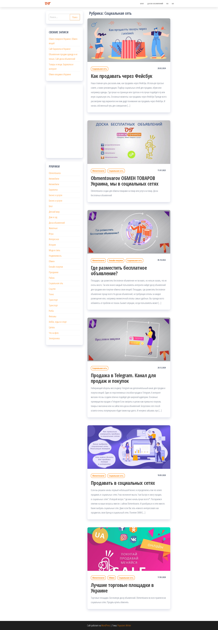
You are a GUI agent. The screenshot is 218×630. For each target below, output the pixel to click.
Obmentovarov (98, 170)
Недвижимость (55, 255)
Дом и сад (53, 217)
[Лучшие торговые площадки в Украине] (128, 548)
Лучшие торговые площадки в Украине (122, 587)
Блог (142, 3)
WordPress (105, 625)
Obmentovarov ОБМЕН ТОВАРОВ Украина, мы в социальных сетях (124, 181)
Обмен (111, 577)
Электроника (54, 338)
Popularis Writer (124, 625)
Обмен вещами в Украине (60, 74)
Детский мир (54, 211)
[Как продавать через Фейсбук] (128, 39)
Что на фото (54, 332)
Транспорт (53, 299)
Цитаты (52, 327)
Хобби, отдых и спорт (58, 321)
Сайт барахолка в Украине (60, 48)
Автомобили (54, 178)
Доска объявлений (155, 3)
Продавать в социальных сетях (123, 482)
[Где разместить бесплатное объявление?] (128, 231)
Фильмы (52, 316)
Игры (51, 233)
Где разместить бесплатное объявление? (119, 270)
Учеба (51, 310)
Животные (53, 228)
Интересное (54, 239)
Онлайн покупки (116, 260)
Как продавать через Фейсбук (121, 75)
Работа (51, 277)
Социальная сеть (99, 68)
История (52, 244)
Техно (51, 294)
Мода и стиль (54, 250)
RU (167, 3)
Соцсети (52, 288)
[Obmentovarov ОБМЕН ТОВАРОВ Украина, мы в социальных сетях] (128, 142)
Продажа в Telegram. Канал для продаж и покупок (123, 378)
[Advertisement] (64, 121)
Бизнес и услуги (55, 195)
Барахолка (53, 189)
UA (173, 3)
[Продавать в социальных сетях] (128, 446)
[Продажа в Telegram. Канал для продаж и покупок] (128, 339)
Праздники (53, 272)
